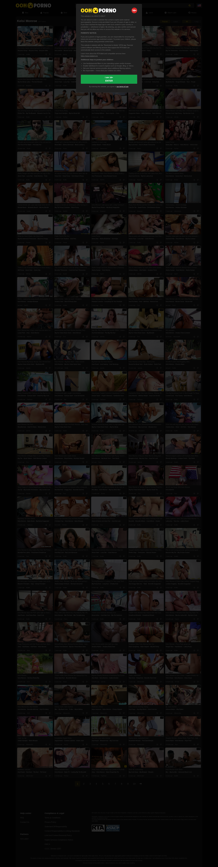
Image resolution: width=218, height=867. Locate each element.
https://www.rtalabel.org (89, 56)
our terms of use (122, 86)
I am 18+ (109, 79)
